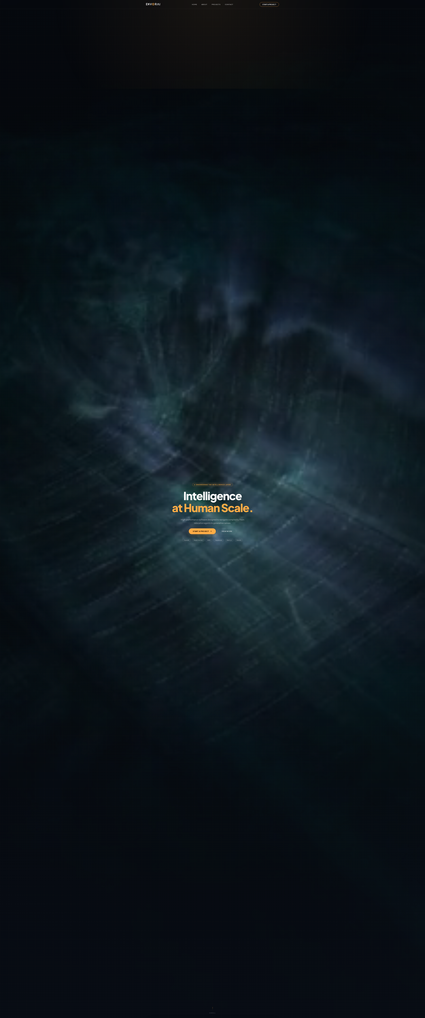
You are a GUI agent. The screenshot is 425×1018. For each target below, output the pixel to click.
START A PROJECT (269, 4)
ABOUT (204, 4)
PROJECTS (216, 4)
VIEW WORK (227, 531)
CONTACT (229, 4)
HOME (194, 4)
